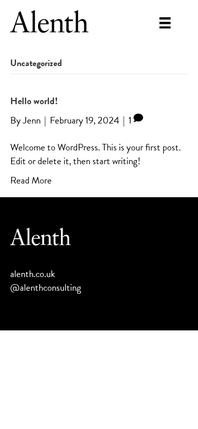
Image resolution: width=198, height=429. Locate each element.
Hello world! (34, 101)
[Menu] (165, 23)
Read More (31, 180)
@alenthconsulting (45, 287)
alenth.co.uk (32, 273)
